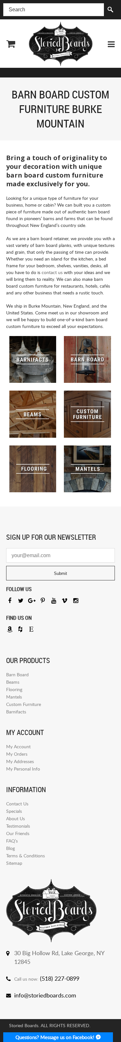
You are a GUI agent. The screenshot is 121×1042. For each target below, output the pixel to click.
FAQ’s (12, 841)
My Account (18, 746)
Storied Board (60, 43)
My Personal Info (23, 769)
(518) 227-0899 (59, 978)
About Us (15, 818)
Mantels (14, 697)
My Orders (16, 754)
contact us (52, 272)
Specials (14, 811)
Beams (12, 682)
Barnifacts (16, 712)
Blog (10, 848)
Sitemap (14, 863)
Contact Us (17, 804)
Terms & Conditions (25, 856)
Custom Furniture (23, 704)
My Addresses (20, 761)
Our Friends (17, 833)
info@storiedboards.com (45, 995)
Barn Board (17, 674)
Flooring (14, 689)
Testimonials (18, 826)
